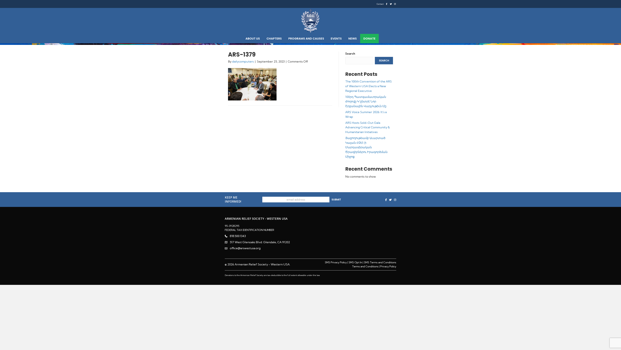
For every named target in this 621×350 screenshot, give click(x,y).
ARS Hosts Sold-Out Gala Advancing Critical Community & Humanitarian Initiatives (367, 127)
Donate (369, 38)
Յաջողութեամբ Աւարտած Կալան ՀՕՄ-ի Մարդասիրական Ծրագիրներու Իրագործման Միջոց (366, 147)
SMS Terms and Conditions (380, 262)
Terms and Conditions (365, 266)
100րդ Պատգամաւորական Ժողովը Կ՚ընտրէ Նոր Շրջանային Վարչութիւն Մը (365, 101)
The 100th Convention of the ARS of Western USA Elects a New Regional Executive (368, 86)
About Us (252, 38)
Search (350, 53)
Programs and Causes (306, 38)
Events (336, 38)
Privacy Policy (388, 266)
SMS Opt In (355, 262)
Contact (380, 4)
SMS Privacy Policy (336, 262)
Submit (336, 199)
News (352, 38)
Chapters (274, 38)
